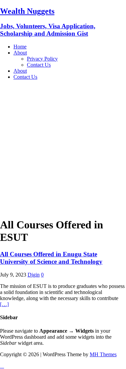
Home (20, 46)
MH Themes (103, 354)
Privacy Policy (42, 59)
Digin (34, 275)
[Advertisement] (63, 148)
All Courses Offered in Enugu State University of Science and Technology (51, 258)
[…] (4, 304)
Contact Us (39, 65)
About (20, 53)
